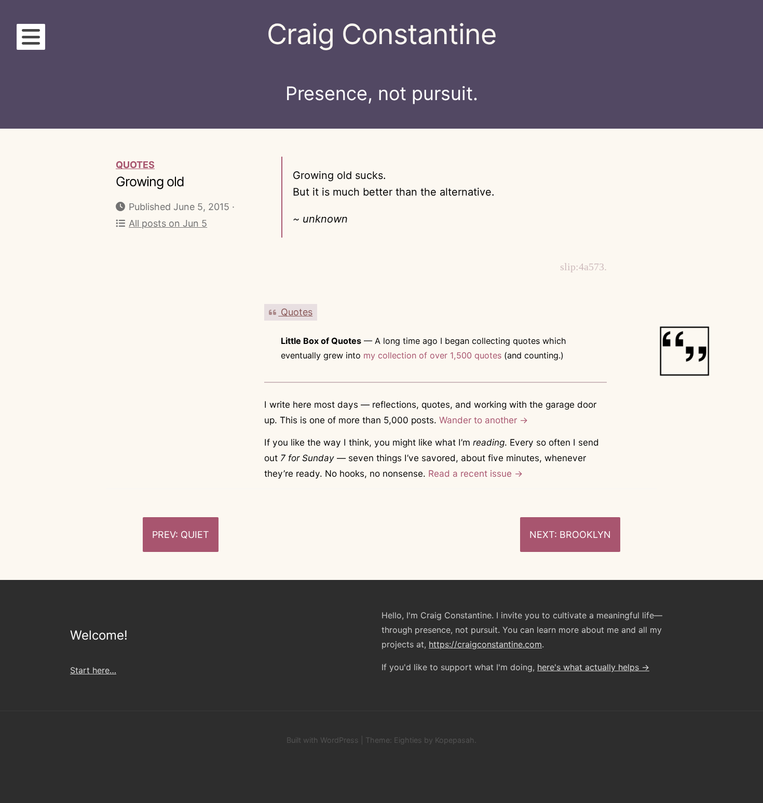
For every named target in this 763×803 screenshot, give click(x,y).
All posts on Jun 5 (168, 223)
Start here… (93, 670)
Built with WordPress (323, 740)
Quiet (195, 534)
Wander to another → (483, 419)
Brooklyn (585, 534)
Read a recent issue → (475, 473)
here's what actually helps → (593, 667)
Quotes (135, 164)
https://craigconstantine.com (485, 644)
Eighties (408, 740)
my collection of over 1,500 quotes (432, 355)
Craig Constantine (381, 34)
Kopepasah (454, 740)
